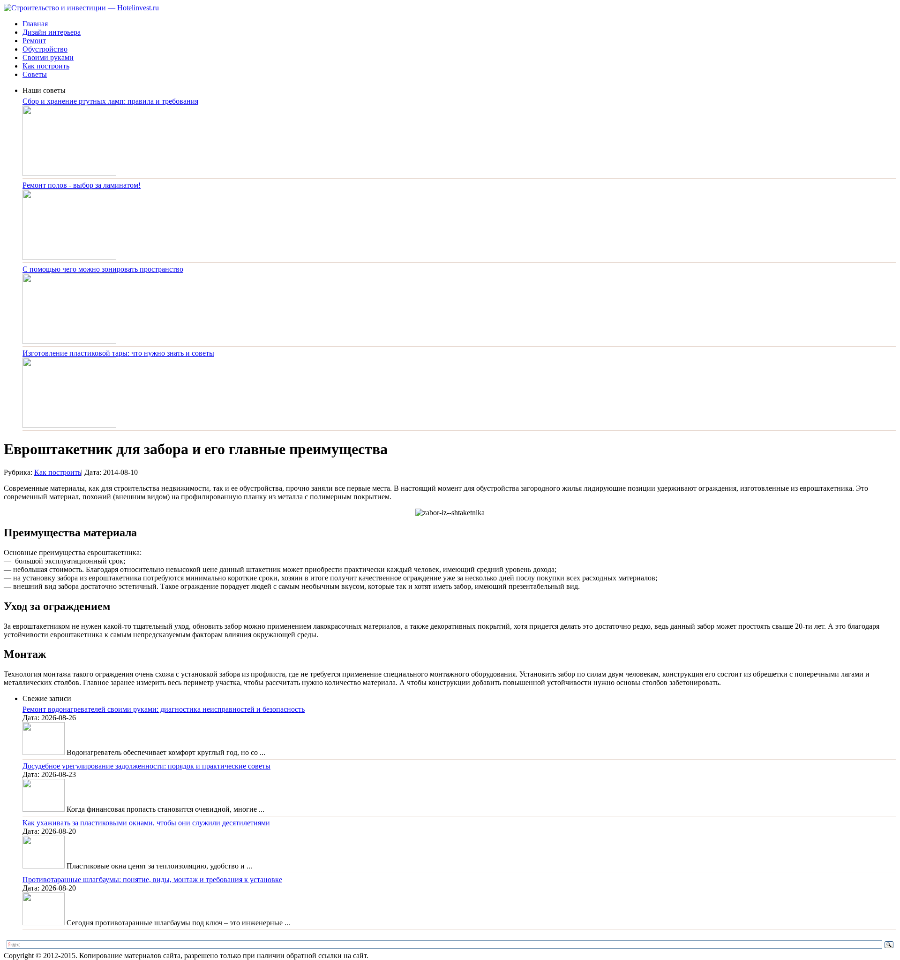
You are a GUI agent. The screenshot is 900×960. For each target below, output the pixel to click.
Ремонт (34, 41)
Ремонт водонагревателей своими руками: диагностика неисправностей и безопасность (163, 709)
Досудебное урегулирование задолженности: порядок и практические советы (146, 766)
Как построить (45, 66)
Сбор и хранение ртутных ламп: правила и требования (110, 101)
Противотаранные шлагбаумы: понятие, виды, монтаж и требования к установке (152, 880)
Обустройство (45, 49)
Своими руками (48, 57)
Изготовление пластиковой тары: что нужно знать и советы (118, 353)
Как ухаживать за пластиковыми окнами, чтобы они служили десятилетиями (146, 823)
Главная (35, 24)
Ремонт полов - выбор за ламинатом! (81, 185)
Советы (34, 74)
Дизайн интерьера (51, 32)
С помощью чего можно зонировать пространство (102, 269)
